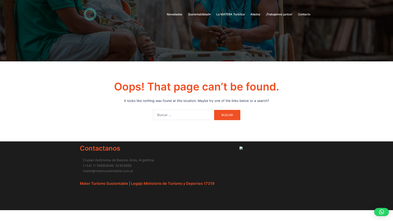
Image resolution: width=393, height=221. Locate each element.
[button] (381, 212)
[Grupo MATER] (90, 14)
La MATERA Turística (230, 14)
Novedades (174, 14)
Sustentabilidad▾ (199, 14)
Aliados (255, 14)
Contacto (304, 14)
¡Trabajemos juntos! (279, 14)
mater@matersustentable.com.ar (108, 171)
